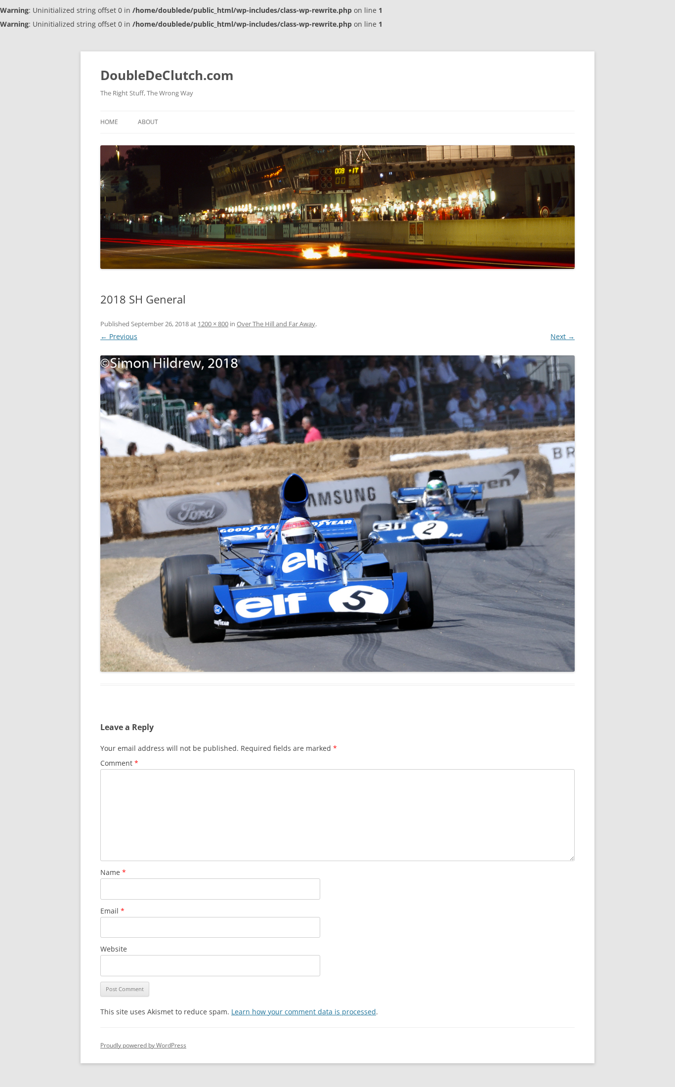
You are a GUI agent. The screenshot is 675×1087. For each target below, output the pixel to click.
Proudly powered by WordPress (143, 1045)
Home (109, 122)
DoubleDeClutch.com (167, 75)
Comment (119, 763)
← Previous (118, 336)
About (148, 122)
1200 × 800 (213, 323)
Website (113, 949)
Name (113, 872)
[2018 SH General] (337, 513)
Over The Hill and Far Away (276, 323)
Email (112, 910)
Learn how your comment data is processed (303, 1011)
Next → (562, 336)
